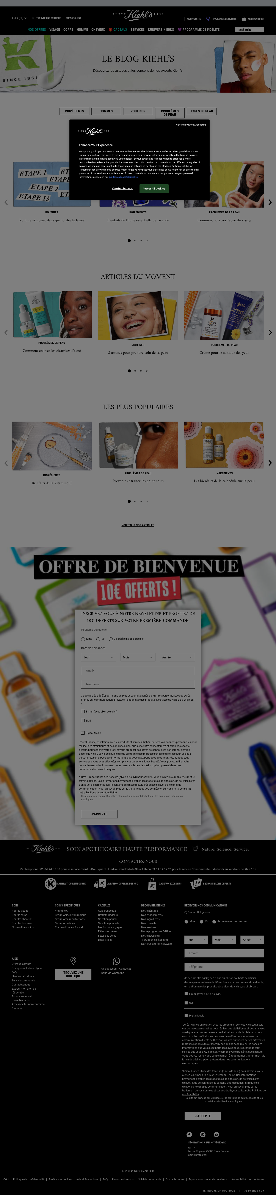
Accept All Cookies (154, 188)
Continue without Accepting (191, 124)
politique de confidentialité (123, 176)
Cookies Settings (122, 188)
